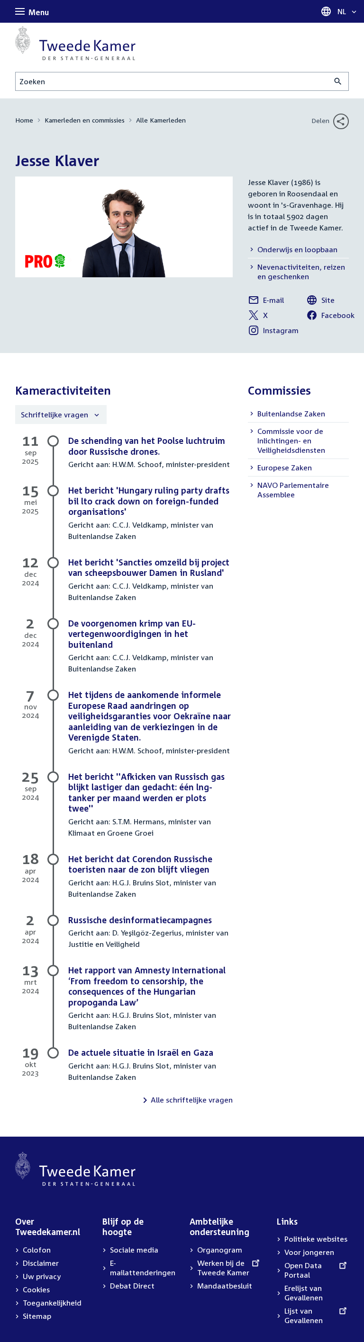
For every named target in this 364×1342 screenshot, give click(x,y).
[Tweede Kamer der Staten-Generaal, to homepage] (75, 43)
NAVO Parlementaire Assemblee (293, 489)
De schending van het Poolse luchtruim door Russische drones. (146, 446)
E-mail (266, 301)
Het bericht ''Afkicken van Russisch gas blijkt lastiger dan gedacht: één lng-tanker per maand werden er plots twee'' (146, 792)
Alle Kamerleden (161, 120)
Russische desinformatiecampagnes (140, 920)
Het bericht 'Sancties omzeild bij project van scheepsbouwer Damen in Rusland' (148, 567)
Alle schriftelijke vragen (192, 1099)
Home (24, 120)
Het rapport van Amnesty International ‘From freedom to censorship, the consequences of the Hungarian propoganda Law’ (147, 986)
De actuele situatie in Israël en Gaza (140, 1052)
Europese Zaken (284, 467)
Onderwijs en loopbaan (297, 249)
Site (320, 301)
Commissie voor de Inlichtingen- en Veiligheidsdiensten (291, 440)
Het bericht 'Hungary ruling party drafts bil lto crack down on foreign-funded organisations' (148, 501)
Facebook (330, 316)
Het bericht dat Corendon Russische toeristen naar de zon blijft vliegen (140, 864)
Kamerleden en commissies (85, 120)
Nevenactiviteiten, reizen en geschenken (301, 271)
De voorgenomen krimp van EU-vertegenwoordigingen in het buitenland (132, 634)
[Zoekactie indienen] (338, 81)
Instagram (273, 332)
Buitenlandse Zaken (291, 413)
